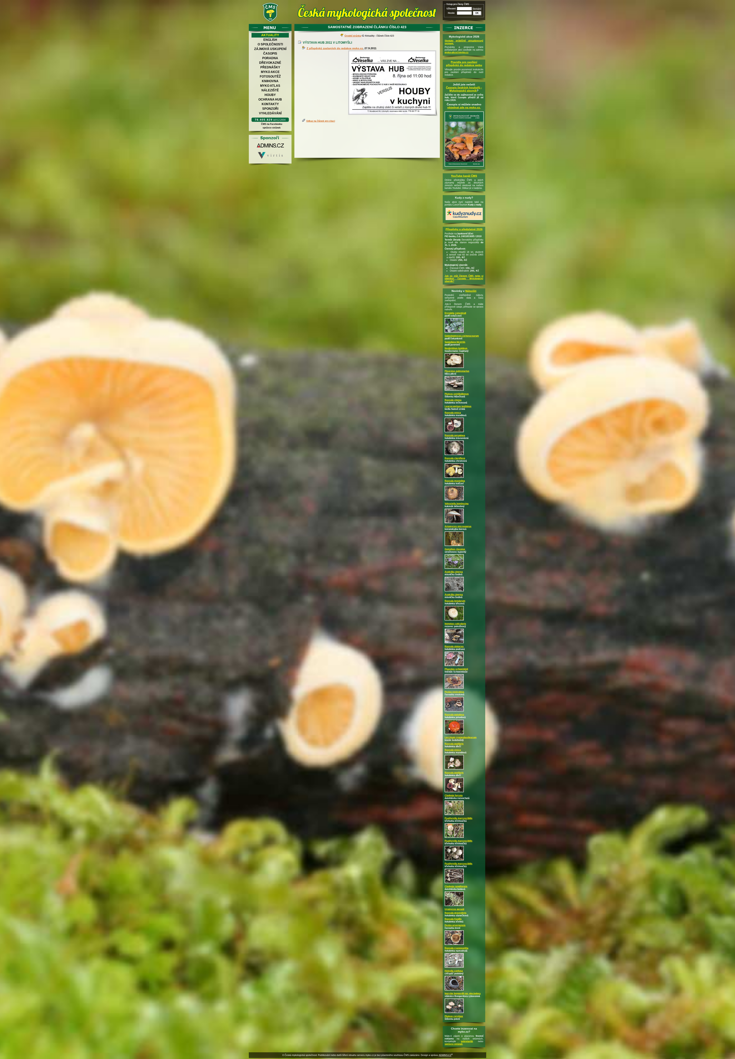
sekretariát (467, 1041)
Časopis (270, 53)
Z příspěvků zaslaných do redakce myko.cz (335, 48)
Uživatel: (451, 8)
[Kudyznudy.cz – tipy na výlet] (464, 220)
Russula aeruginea (455, 435)
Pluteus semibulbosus (457, 394)
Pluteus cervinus (454, 1016)
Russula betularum (455, 601)
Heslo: (451, 13)
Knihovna (270, 81)
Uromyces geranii (454, 909)
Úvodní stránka (353, 35)
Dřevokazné (270, 62)
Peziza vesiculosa (454, 692)
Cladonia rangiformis (456, 886)
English (270, 39)
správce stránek (271, 127)
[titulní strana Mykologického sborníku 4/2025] (464, 166)
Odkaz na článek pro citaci (320, 121)
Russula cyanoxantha (456, 948)
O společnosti (270, 44)
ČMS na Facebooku (272, 124)
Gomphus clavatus (455, 549)
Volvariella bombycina (457, 503)
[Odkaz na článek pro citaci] (304, 121)
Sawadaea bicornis (455, 342)
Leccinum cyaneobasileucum (461, 737)
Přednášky (270, 67)
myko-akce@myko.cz (456, 52)
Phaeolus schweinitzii (456, 669)
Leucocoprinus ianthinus (458, 406)
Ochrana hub (270, 99)
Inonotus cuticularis (455, 623)
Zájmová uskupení (270, 49)
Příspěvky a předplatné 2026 (464, 229)
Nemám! (477, 8)
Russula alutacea (454, 646)
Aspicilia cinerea (454, 571)
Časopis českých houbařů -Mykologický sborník (464, 89)
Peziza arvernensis (455, 925)
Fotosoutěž (270, 76)
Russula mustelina (455, 481)
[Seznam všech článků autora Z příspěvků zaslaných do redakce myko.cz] (304, 48)
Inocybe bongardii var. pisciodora (463, 993)
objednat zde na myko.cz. (464, 107)
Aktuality (270, 35)
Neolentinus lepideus (456, 348)
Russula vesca (453, 412)
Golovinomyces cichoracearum (462, 336)
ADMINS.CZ (445, 1055)
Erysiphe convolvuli (455, 313)
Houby (270, 95)
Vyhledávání (270, 113)
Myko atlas (270, 85)
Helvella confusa (454, 971)
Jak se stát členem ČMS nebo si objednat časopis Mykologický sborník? (464, 279)
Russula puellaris (454, 743)
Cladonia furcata (454, 795)
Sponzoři (270, 108)
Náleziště (270, 90)
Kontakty (270, 104)
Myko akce (270, 72)
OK (477, 13)
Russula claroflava (455, 458)
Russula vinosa (453, 400)
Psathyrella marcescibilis (458, 818)
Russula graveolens (455, 913)
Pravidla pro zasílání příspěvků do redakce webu (464, 64)
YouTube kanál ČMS (464, 175)
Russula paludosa (454, 714)
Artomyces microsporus (458, 526)
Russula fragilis (453, 919)
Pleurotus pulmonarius (457, 371)
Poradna (270, 58)
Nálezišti (470, 290)
